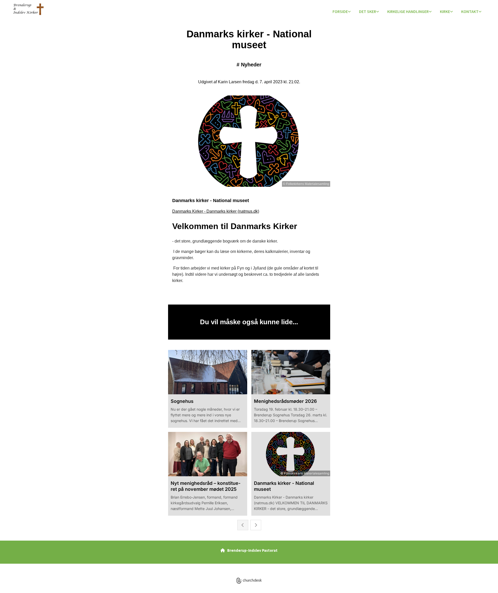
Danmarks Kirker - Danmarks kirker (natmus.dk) (215, 211)
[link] (341, 12)
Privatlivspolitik (229, 566)
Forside (340, 11)
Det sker (367, 11)
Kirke (445, 11)
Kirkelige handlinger (408, 11)
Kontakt (470, 11)
